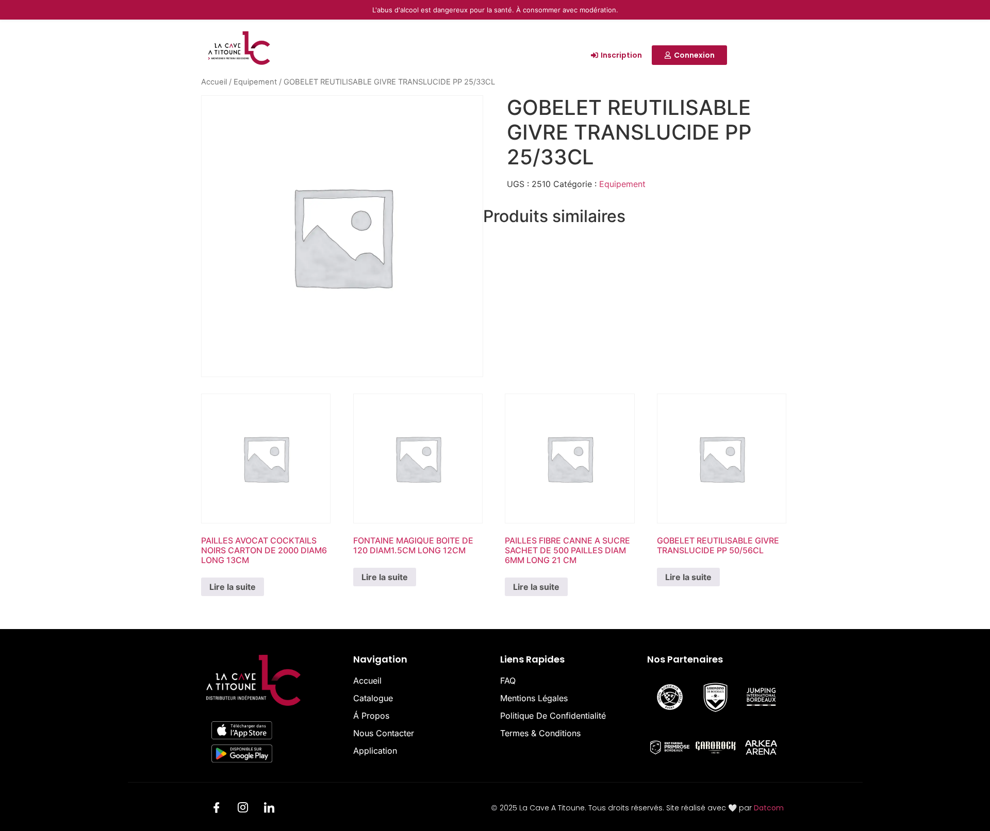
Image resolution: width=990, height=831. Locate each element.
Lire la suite (232, 587)
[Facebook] (216, 809)
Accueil (214, 82)
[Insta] (243, 809)
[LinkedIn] (269, 809)
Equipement (255, 82)
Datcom (769, 808)
